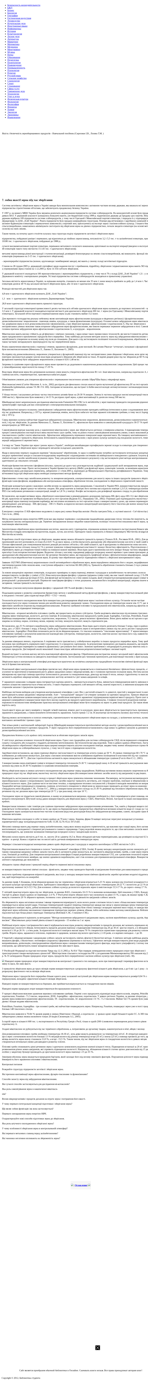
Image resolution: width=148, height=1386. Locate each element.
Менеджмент (13, 49)
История (11, 31)
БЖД (9, 8)
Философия (13, 104)
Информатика (14, 28)
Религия (11, 73)
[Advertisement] (44, 166)
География (12, 15)
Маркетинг (12, 41)
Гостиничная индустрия (19, 18)
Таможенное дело (16, 91)
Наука (10, 54)
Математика (13, 44)
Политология (14, 62)
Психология (13, 70)
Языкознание (13, 117)
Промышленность (16, 68)
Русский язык (14, 75)
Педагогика (13, 60)
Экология (12, 112)
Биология (12, 13)
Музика (11, 52)
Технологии (13, 94)
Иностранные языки (17, 26)
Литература (13, 39)
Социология (13, 81)
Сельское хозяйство (17, 78)
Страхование (13, 86)
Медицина (12, 47)
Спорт (10, 83)
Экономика (12, 115)
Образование (13, 57)
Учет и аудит (13, 96)
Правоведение (14, 65)
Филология (12, 101)
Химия (10, 109)
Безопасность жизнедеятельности (23, 5)
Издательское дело (16, 23)
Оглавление (81, 1185)
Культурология (14, 34)
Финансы (12, 107)
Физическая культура (17, 99)
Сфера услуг (13, 88)
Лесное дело (13, 36)
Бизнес (10, 10)
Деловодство (13, 21)
